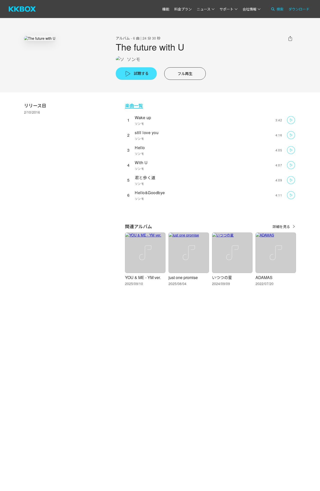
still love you (146, 132)
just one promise (183, 277)
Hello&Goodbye (150, 192)
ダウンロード (299, 9)
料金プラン (183, 9)
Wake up (143, 117)
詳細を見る (281, 226)
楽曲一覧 (134, 105)
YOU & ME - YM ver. (143, 277)
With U (141, 162)
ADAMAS (264, 277)
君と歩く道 (145, 177)
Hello (140, 147)
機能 (165, 9)
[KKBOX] (22, 9)
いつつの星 (222, 277)
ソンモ (133, 59)
